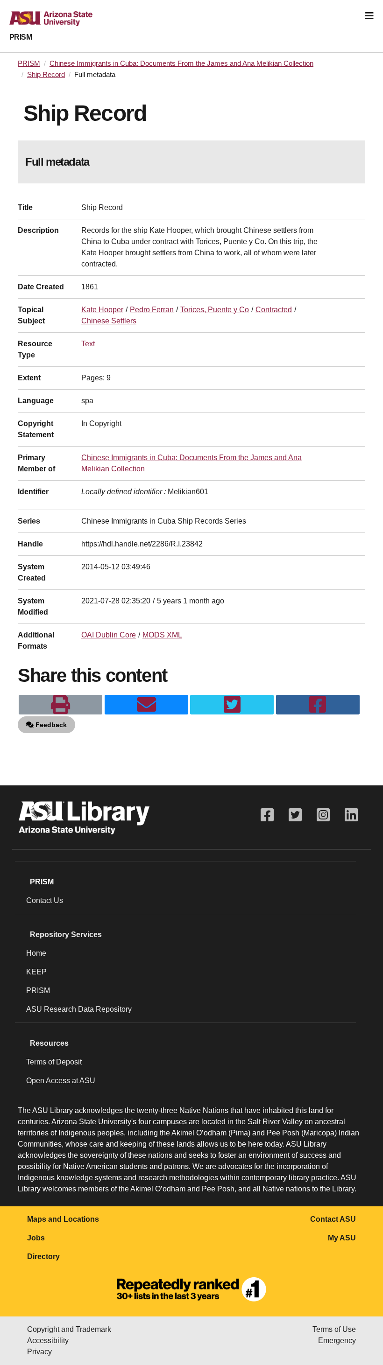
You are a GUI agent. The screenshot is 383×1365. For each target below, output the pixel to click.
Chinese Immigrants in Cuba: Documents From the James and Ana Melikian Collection (181, 63)
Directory (43, 1256)
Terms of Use (334, 1329)
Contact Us (44, 900)
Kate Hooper (102, 310)
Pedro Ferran (152, 310)
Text (88, 344)
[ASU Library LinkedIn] (351, 815)
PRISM (20, 37)
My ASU (342, 1238)
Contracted (273, 310)
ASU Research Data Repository (79, 1009)
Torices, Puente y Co (214, 310)
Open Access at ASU (60, 1081)
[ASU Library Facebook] (267, 815)
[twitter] (232, 704)
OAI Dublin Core (108, 635)
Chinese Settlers (108, 321)
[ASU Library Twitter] (295, 815)
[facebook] (318, 704)
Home (36, 953)
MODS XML (162, 635)
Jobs (36, 1238)
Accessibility (48, 1340)
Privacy (39, 1352)
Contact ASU (333, 1219)
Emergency (337, 1340)
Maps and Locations (63, 1219)
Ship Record (46, 74)
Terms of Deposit (54, 1062)
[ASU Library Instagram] (323, 815)
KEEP (36, 972)
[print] (60, 704)
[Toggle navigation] (369, 16)
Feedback (50, 724)
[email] (146, 704)
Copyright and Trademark (69, 1329)
